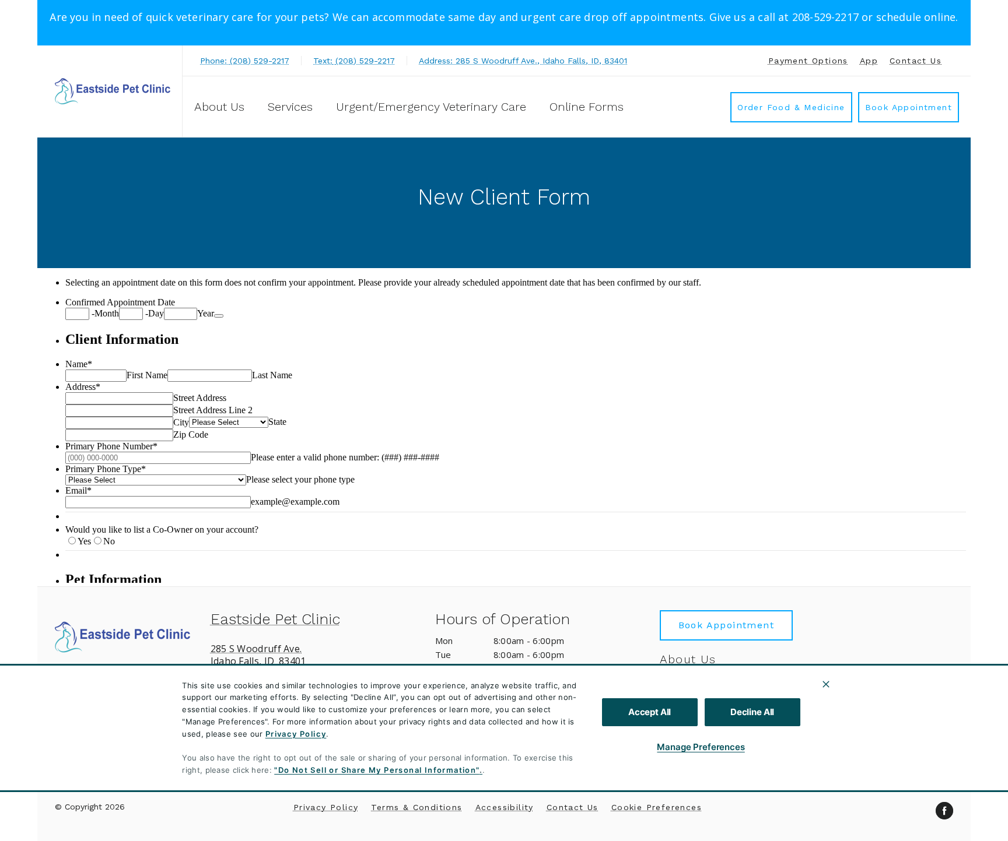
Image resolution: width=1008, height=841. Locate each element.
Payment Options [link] (808, 60)
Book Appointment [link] (908, 107)
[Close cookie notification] (826, 684)
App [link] (869, 60)
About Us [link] (688, 659)
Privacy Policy (296, 733)
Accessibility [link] (504, 807)
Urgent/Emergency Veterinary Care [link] (431, 107)
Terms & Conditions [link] (416, 807)
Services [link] (290, 107)
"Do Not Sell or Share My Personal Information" (376, 770)
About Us (219, 107)
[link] (112, 91)
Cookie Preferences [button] (656, 807)
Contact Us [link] (916, 60)
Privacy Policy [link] (326, 807)
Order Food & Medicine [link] (791, 107)
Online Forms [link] (587, 107)
